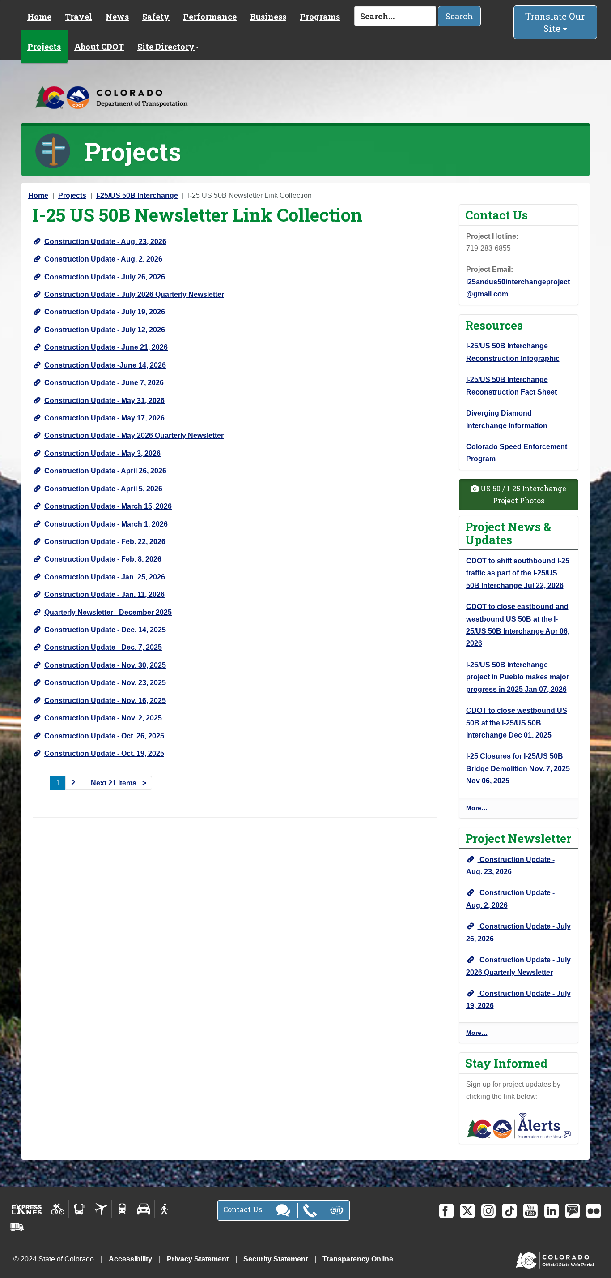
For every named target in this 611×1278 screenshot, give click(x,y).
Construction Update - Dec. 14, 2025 (105, 630)
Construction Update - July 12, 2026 (104, 330)
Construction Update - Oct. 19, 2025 (104, 753)
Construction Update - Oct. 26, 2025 (104, 736)
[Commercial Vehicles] (17, 1227)
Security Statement (275, 1259)
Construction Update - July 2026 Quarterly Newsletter (134, 294)
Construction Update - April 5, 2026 (103, 489)
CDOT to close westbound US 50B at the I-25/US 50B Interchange (516, 723)
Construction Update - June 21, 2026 (106, 347)
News (117, 16)
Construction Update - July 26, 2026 (104, 277)
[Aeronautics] (101, 1209)
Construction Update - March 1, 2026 (106, 524)
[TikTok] (509, 1211)
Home (39, 16)
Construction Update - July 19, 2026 (104, 312)
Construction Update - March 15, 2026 (108, 506)
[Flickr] (593, 1211)
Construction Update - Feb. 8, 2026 (102, 559)
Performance (210, 16)
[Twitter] (467, 1211)
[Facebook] (446, 1211)
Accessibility (130, 1259)
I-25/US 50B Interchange (137, 195)
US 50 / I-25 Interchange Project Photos (522, 494)
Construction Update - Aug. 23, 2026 (105, 241)
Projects (44, 46)
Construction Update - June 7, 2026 (104, 382)
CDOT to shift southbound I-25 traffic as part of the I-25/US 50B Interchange (517, 573)
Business (268, 16)
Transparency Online (357, 1259)
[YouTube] (530, 1211)
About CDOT (99, 46)
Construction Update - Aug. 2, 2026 (103, 259)
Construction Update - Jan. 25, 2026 (104, 577)
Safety (156, 16)
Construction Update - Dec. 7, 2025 (103, 647)
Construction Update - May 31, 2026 (104, 400)
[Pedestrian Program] (165, 1209)
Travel (78, 16)
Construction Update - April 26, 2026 (105, 471)
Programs (320, 16)
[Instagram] (488, 1211)
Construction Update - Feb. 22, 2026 (104, 541)
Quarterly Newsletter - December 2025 (108, 612)
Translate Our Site (555, 22)
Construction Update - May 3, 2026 (102, 453)
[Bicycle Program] (58, 1209)
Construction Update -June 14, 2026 (105, 365)
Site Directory (166, 46)
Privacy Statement (198, 1259)
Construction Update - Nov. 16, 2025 (105, 700)
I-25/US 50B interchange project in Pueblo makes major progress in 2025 (517, 677)
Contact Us (243, 1209)
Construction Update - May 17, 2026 (104, 418)
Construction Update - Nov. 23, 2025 (105, 682)
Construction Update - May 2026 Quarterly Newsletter (134, 435)
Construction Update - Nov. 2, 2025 (103, 718)
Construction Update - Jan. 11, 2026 (104, 594)
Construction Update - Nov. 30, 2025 (105, 665)
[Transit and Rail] (79, 1209)
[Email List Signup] (572, 1211)
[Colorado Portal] (557, 1258)
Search (459, 16)
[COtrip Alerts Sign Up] (519, 1125)
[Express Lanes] (27, 1209)
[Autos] (144, 1209)
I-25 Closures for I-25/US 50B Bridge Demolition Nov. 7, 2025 (518, 768)
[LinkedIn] (551, 1211)
